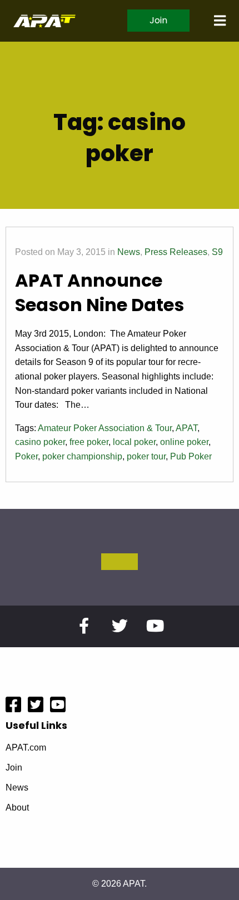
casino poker (40, 442)
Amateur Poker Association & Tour (105, 428)
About (17, 807)
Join (158, 20)
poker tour (146, 456)
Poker (26, 456)
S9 (217, 252)
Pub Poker (191, 456)
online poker (184, 442)
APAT (186, 428)
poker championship (82, 456)
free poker (88, 442)
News (128, 252)
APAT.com (26, 747)
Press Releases (176, 252)
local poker (134, 442)
